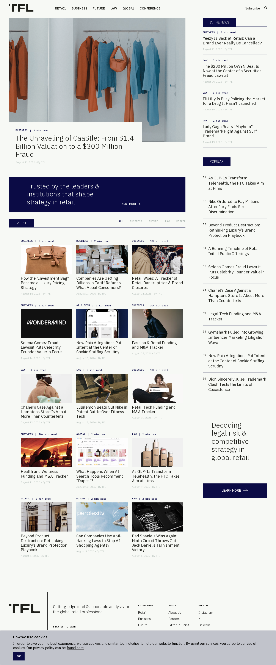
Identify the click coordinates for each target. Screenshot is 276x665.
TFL (43, 162)
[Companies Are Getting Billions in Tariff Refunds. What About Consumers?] (102, 259)
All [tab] (121, 221)
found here (75, 648)
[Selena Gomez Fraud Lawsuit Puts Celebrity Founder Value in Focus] (46, 323)
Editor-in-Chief (178, 625)
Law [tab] (167, 221)
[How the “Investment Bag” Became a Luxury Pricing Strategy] (46, 259)
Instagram (206, 612)
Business (79, 8)
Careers (174, 619)
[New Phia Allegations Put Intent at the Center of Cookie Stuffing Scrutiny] (102, 323)
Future (99, 8)
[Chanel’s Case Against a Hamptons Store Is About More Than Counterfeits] (46, 388)
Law (113, 8)
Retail (60, 8)
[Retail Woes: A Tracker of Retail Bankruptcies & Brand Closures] (157, 259)
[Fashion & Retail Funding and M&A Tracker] (157, 323)
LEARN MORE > (129, 204)
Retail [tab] (180, 221)
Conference (150, 8)
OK (19, 656)
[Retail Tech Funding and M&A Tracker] (157, 388)
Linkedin (204, 625)
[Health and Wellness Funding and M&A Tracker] (46, 452)
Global (128, 8)
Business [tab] (136, 221)
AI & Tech (83, 305)
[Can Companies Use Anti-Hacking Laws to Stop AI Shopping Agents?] (102, 517)
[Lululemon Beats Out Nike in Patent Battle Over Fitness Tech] (102, 388)
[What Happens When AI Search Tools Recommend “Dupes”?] (102, 452)
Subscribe (252, 8)
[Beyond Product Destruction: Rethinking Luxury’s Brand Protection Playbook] (46, 517)
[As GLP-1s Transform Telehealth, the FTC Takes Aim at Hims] (157, 452)
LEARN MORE (231, 490)
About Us (174, 612)
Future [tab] (153, 221)
